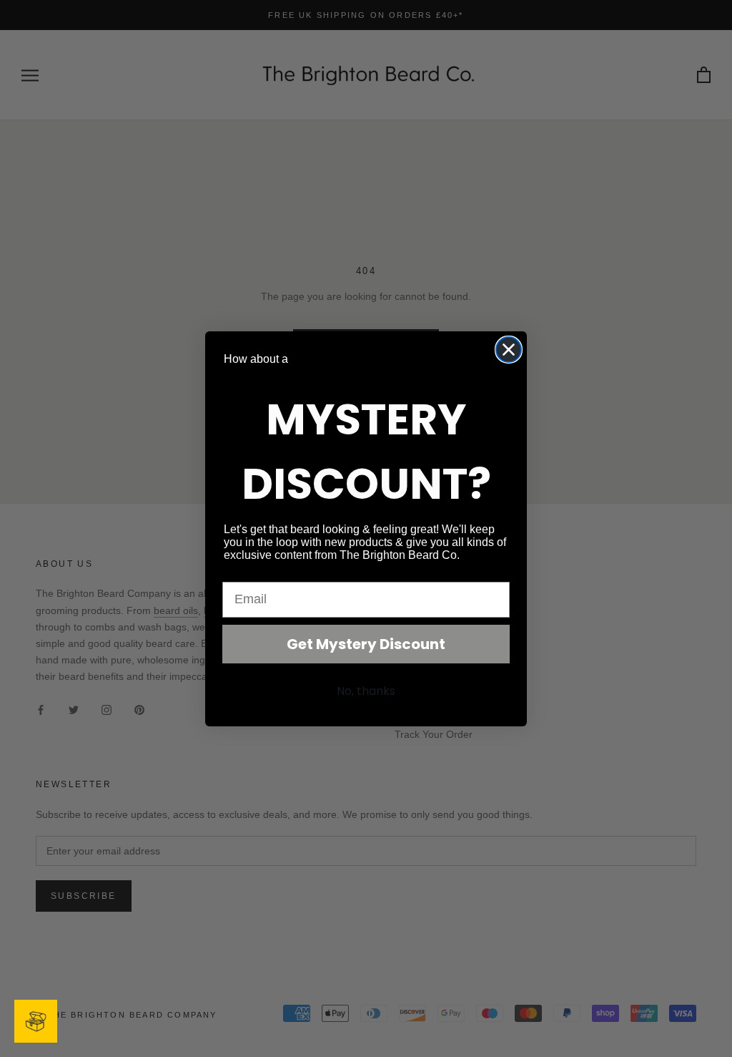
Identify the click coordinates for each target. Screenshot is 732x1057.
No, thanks (366, 691)
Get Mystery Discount (366, 644)
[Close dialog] (508, 349)
